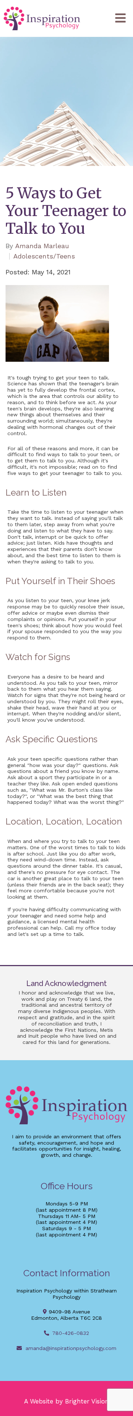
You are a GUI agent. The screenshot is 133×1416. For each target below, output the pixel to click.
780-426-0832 (70, 1333)
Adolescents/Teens (44, 256)
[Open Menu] (120, 18)
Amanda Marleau (42, 246)
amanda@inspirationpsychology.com (70, 1348)
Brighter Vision (87, 1401)
